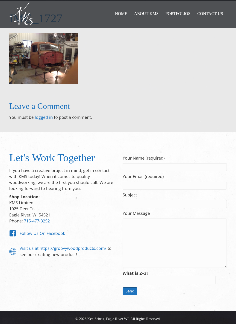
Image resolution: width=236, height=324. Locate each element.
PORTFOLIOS (177, 13)
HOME (121, 13)
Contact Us (210, 13)
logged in (44, 117)
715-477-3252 (37, 221)
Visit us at (30, 248)
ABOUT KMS (146, 13)
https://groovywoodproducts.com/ (73, 248)
